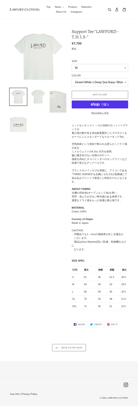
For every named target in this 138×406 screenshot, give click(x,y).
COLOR (76, 75)
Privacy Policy (29, 393)
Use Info (14, 393)
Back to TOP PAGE (71, 347)
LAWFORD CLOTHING (117, 398)
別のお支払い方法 (100, 113)
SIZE (74, 61)
